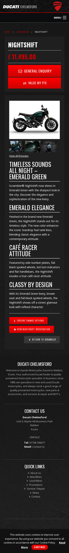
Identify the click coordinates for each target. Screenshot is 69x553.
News (35, 492)
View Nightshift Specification (33, 329)
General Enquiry (37, 71)
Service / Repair (35, 488)
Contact (35, 496)
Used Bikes (35, 480)
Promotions (35, 484)
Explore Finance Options (30, 320)
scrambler (22, 31)
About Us (35, 473)
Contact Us (38, 446)
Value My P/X (37, 83)
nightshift (41, 31)
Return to (43, 339)
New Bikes (35, 477)
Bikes (8, 31)
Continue (39, 547)
